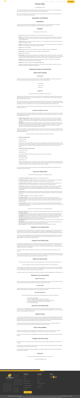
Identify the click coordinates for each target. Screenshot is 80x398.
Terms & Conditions (64, 396)
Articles (60, 1)
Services (47, 1)
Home (43, 1)
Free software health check (41, 383)
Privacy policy (39, 387)
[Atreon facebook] (51, 377)
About (57, 1)
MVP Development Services (27, 387)
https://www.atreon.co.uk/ (39, 62)
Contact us (25, 389)
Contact (64, 1)
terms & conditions (39, 385)
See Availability (70, 1)
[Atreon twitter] (54, 377)
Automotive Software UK (27, 383)
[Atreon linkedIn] (56, 377)
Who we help (52, 1)
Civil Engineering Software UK (28, 385)
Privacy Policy (70, 396)
